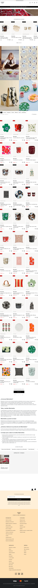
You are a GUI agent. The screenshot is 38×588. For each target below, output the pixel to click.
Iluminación (21, 525)
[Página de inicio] (2, 2)
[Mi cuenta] (30, 2)
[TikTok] (22, 574)
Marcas (2, 8)
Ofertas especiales (12, 552)
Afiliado (25, 552)
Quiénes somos (26, 547)
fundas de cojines (28, 412)
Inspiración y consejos (12, 547)
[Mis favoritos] (32, 2)
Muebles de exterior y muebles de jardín (26, 530)
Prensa (25, 554)
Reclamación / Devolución (10, 521)
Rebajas (10, 554)
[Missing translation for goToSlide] (18, 42)
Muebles (21, 528)
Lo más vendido (11, 557)
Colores (12, 112)
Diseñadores (24, 112)
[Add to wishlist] (8, 39)
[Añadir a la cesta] (9, 39)
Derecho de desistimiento (10, 540)
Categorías (8, 112)
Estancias (10, 561)
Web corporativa (26, 549)
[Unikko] (28, 63)
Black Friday (11, 566)
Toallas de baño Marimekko (5, 449)
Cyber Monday (11, 568)
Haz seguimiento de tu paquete (10, 530)
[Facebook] (15, 574)
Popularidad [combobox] (34, 114)
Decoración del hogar (23, 523)
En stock (4, 112)
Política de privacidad (9, 533)
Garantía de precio (8, 537)
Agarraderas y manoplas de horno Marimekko (19, 449)
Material (16, 112)
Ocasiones (10, 559)
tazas (33, 420)
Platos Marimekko (31, 449)
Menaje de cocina (22, 521)
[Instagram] (19, 574)
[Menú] (37, 2)
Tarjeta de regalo (22, 532)
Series (20, 112)
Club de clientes (8, 525)
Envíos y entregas (8, 528)
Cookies (7, 535)
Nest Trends (11, 564)
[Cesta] (34, 2)
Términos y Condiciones (9, 532)
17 (20, 394)
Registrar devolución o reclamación (11, 523)
